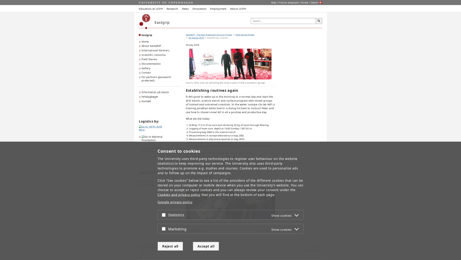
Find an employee (289, 2)
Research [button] (172, 8)
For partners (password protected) (156, 78)
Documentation (151, 63)
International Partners (156, 50)
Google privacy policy (175, 202)
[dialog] (230, 201)
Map (273, 2)
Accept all (206, 246)
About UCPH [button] (238, 8)
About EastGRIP (151, 46)
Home (145, 41)
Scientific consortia (153, 55)
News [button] (185, 8)
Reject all (170, 246)
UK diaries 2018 (196, 37)
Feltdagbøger (150, 96)
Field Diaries (149, 59)
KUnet (304, 2)
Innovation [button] (200, 8)
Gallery (146, 68)
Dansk (314, 2)
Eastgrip (147, 35)
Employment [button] (218, 8)
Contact (146, 72)
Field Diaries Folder (245, 34)
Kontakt (146, 101)
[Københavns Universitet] (144, 21)
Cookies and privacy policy (179, 194)
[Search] (319, 21)
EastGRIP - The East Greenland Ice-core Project (209, 34)
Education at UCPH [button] (151, 8)
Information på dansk (155, 92)
